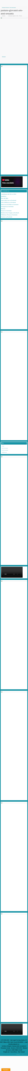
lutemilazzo (3, 15)
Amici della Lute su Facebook (8, 200)
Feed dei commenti (5, 450)
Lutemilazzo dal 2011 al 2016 (8, 194)
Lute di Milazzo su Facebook (8, 202)
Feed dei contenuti (5, 448)
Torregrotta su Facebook (7, 206)
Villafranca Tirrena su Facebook (9, 215)
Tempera (21, 1054)
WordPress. (25, 1054)
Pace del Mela (4, 198)
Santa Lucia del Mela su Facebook (9, 204)
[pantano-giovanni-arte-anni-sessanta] (14, 36)
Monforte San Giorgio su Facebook (10, 213)
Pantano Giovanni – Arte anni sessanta (9, 7)
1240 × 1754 (18, 15)
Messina (3, 208)
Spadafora (3, 196)
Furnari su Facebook (6, 210)
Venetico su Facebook (6, 217)
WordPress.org (4, 452)
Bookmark (4, 56)
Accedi (3, 446)
